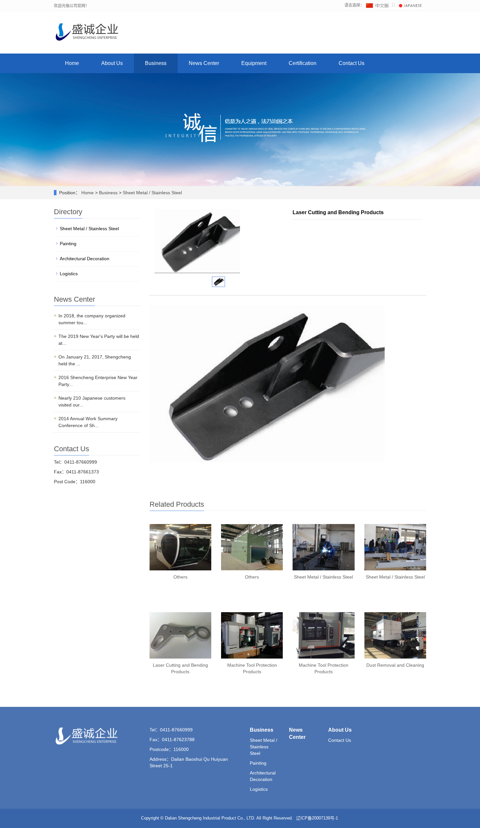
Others (180, 577)
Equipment (253, 63)
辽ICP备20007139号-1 (317, 818)
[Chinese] (378, 5)
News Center (204, 63)
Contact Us (351, 63)
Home (72, 63)
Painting (68, 243)
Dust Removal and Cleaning (395, 665)
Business (156, 63)
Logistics (69, 273)
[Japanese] (410, 5)
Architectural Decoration (84, 258)
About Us (112, 63)
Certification (302, 63)
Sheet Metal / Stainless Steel (152, 192)
